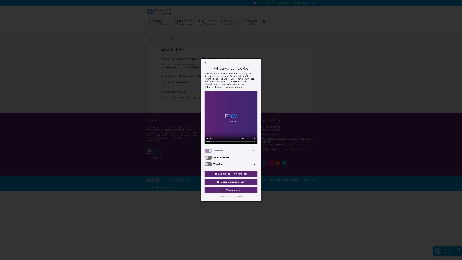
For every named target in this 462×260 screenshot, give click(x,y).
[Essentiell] (256, 151)
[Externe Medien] (256, 157)
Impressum (238, 196)
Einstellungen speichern (233, 182)
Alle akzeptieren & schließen (232, 174)
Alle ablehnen (233, 190)
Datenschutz (224, 196)
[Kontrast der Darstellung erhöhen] (206, 63)
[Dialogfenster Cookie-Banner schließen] (257, 63)
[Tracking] (256, 164)
